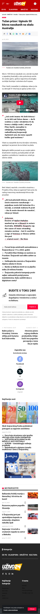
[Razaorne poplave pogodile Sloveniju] (33, 507)
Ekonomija (14, 423)
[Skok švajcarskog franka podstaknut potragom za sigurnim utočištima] (20, 413)
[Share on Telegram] (19, 33)
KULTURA (33, 555)
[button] (32, 609)
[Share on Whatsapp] (13, 33)
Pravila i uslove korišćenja (11, 610)
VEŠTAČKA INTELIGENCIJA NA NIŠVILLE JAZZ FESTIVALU (16, 440)
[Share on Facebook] (7, 33)
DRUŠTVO (9, 423)
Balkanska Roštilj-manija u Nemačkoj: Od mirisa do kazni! (13, 496)
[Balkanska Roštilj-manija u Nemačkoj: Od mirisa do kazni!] (33, 495)
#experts (27, 226)
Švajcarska (29, 423)
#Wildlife (18, 226)
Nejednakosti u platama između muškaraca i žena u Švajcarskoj (16, 448)
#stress (16, 234)
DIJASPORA (4, 423)
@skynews (9, 218)
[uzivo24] (20, 4)
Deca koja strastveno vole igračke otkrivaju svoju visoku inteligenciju (17, 436)
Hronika (4, 17)
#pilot (17, 221)
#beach (22, 223)
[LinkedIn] (12, 574)
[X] (20, 375)
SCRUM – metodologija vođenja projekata (16, 444)
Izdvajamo (23, 423)
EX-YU (4, 555)
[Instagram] (20, 387)
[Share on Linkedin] (16, 33)
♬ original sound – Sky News (16, 239)
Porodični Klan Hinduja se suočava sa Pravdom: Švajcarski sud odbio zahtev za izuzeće (19, 255)
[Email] (23, 33)
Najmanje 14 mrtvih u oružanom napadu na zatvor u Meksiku (13, 532)
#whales (24, 221)
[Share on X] (10, 33)
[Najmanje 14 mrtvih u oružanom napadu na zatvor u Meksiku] (33, 531)
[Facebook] (20, 362)
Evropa (18, 423)
